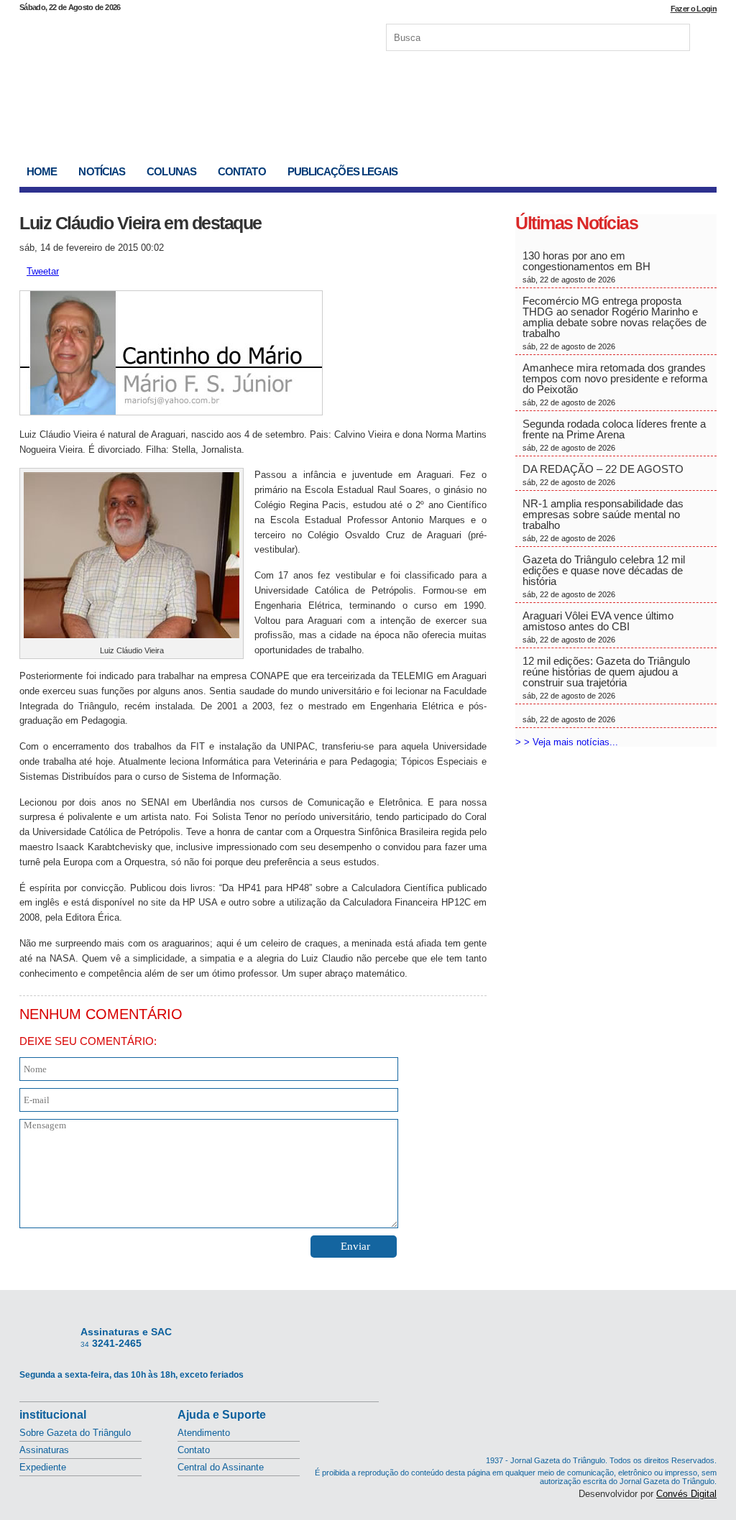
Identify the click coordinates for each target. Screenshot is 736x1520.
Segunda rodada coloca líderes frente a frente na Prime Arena (614, 435)
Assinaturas (44, 1450)
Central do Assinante (221, 1467)
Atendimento (204, 1432)
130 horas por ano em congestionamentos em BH (588, 266)
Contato (242, 171)
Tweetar (43, 271)
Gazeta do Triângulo (169, 35)
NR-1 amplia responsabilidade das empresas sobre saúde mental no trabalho (603, 520)
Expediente (42, 1467)
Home (42, 171)
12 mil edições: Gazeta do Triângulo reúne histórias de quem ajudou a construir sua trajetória (606, 677)
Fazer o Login (694, 8)
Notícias (101, 171)
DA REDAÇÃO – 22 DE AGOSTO (603, 475)
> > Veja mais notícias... (566, 742)
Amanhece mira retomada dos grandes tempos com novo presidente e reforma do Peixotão (615, 384)
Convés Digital (686, 1493)
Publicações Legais (343, 171)
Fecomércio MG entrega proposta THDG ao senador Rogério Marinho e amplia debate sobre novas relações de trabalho (615, 323)
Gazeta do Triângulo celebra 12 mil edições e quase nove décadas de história (604, 576)
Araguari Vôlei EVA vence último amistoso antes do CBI (598, 626)
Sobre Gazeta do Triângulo (75, 1432)
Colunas (171, 171)
